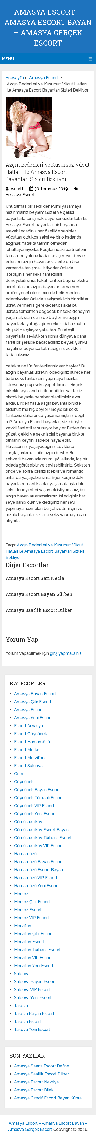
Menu (8, 58)
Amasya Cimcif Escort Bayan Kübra (48, 1097)
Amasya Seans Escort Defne (41, 1066)
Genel (20, 773)
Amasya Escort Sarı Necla (35, 578)
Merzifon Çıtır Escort (33, 933)
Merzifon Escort (29, 941)
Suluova (21, 973)
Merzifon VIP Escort (33, 957)
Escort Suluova (28, 765)
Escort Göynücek (30, 733)
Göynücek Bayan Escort (37, 789)
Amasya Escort (20, 194)
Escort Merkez (28, 749)
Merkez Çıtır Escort (32, 901)
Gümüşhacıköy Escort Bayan (41, 829)
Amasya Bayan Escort (35, 693)
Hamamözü (25, 853)
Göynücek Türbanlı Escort (38, 797)
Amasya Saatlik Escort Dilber (39, 610)
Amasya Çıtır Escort (32, 701)
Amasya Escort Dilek (34, 1089)
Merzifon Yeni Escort (34, 965)
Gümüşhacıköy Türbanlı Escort (43, 837)
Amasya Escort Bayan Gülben (39, 594)
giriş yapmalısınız (66, 653)
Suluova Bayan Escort (35, 981)
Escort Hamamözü (32, 741)
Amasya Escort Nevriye (36, 1081)
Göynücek (24, 781)
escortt (16, 188)
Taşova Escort (27, 1021)
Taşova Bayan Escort (34, 1013)
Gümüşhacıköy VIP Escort (38, 845)
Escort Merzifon (29, 757)
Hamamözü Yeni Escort (36, 885)
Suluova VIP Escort (32, 989)
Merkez (21, 893)
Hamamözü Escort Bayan (38, 869)
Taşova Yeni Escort (32, 1029)
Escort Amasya (28, 725)
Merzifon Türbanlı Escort (37, 949)
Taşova (21, 1005)
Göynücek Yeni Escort (35, 813)
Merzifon (22, 925)
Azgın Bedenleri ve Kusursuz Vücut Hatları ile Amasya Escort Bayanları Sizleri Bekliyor (45, 551)
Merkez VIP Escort (31, 917)
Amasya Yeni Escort (33, 717)
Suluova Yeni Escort (33, 997)
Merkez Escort (28, 909)
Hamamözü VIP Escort (35, 877)
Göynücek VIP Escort (34, 805)
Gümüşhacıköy (28, 821)
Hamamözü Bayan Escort (38, 861)
